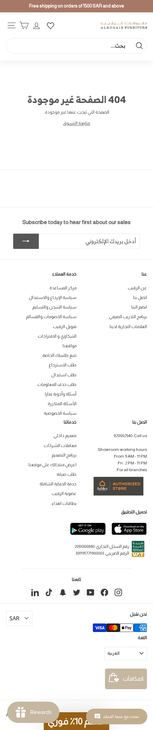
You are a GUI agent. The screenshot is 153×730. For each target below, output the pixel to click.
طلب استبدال (63, 374)
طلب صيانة (66, 474)
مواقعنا (69, 345)
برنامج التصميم (64, 455)
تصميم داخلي (64, 435)
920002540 (123, 435)
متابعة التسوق (76, 123)
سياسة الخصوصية (60, 413)
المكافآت (133, 679)
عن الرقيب (137, 287)
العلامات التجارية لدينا (128, 326)
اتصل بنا (140, 297)
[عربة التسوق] (24, 25)
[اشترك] (26, 241)
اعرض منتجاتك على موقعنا (52, 464)
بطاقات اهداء (64, 503)
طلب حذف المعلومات (56, 384)
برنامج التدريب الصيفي (128, 316)
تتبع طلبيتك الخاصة (59, 355)
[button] (76, 721)
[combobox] (76, 45)
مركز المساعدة (62, 287)
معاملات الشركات (60, 445)
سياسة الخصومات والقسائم (51, 316)
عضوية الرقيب (64, 493)
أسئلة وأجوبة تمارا (60, 394)
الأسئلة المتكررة (62, 403)
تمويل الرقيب (64, 326)
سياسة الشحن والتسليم (54, 307)
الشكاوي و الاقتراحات (57, 336)
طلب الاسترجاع (62, 365)
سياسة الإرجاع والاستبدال (52, 297)
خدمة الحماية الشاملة (57, 483)
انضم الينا (139, 307)
